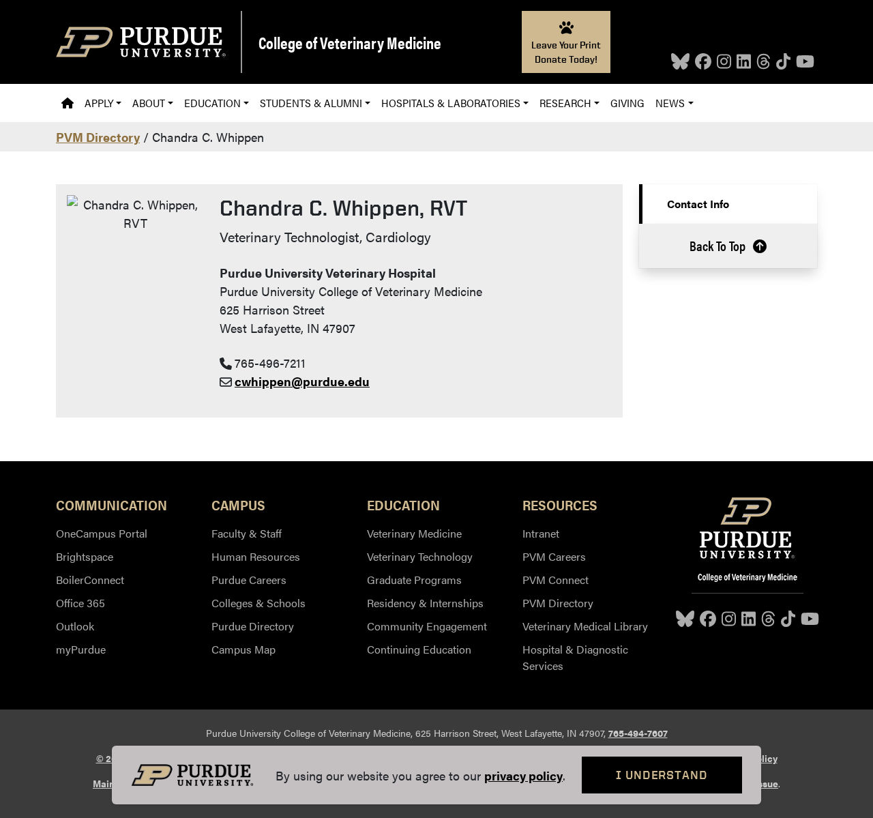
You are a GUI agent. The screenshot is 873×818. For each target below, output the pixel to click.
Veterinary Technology (420, 556)
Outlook (75, 626)
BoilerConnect (90, 579)
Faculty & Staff (246, 533)
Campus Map (243, 649)
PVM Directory (98, 136)
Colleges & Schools (258, 603)
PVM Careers (554, 556)
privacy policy (523, 775)
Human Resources (255, 556)
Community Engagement (427, 626)
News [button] (670, 103)
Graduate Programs (414, 579)
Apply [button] (99, 103)
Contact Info (698, 203)
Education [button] (212, 103)
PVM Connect (555, 579)
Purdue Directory (252, 626)
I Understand (662, 775)
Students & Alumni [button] (311, 103)
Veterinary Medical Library (585, 626)
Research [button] (565, 103)
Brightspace (84, 556)
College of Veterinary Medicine (349, 42)
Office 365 (80, 603)
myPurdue (81, 649)
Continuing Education (419, 649)
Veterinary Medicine (414, 533)
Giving (627, 103)
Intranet (540, 533)
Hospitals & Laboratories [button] (450, 103)
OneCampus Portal (101, 533)
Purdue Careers (248, 579)
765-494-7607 (638, 733)
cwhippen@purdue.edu (302, 381)
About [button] (148, 103)
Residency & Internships (425, 603)
